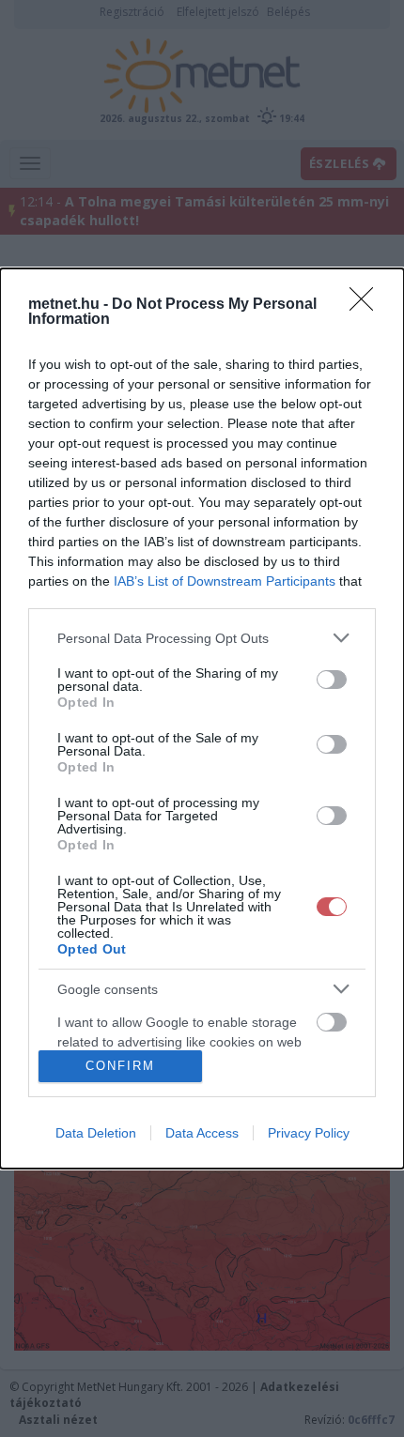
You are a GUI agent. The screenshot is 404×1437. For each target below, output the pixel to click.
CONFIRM (120, 1066)
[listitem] (202, 638)
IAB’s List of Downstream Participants (224, 581)
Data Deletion (95, 1132)
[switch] (332, 679)
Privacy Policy (309, 1132)
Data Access (202, 1132)
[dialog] (202, 718)
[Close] (367, 305)
